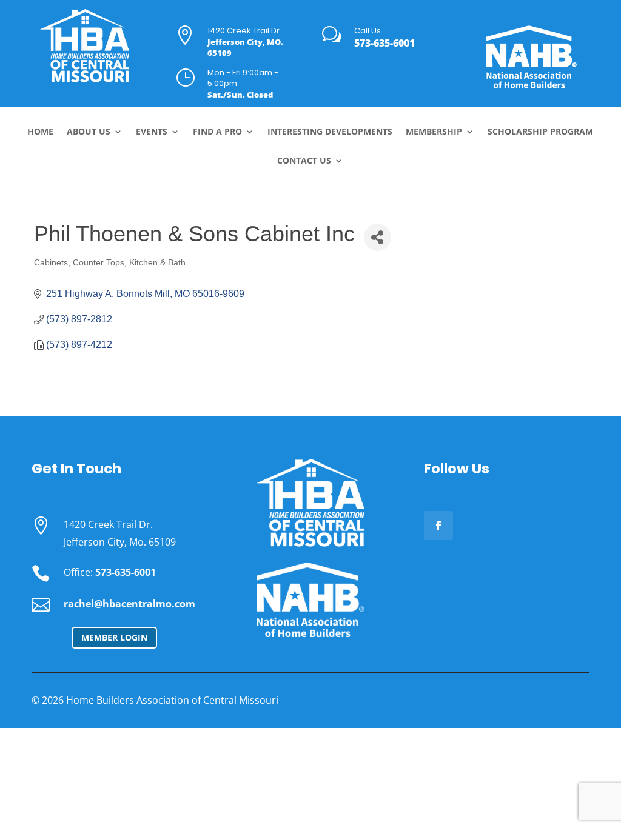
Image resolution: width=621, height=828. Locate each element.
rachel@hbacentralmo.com (129, 603)
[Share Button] (377, 237)
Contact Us (304, 161)
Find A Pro (217, 132)
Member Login (114, 637)
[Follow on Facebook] (438, 525)
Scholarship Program (540, 132)
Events (151, 132)
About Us (88, 132)
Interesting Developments (329, 132)
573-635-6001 (384, 43)
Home (40, 132)
